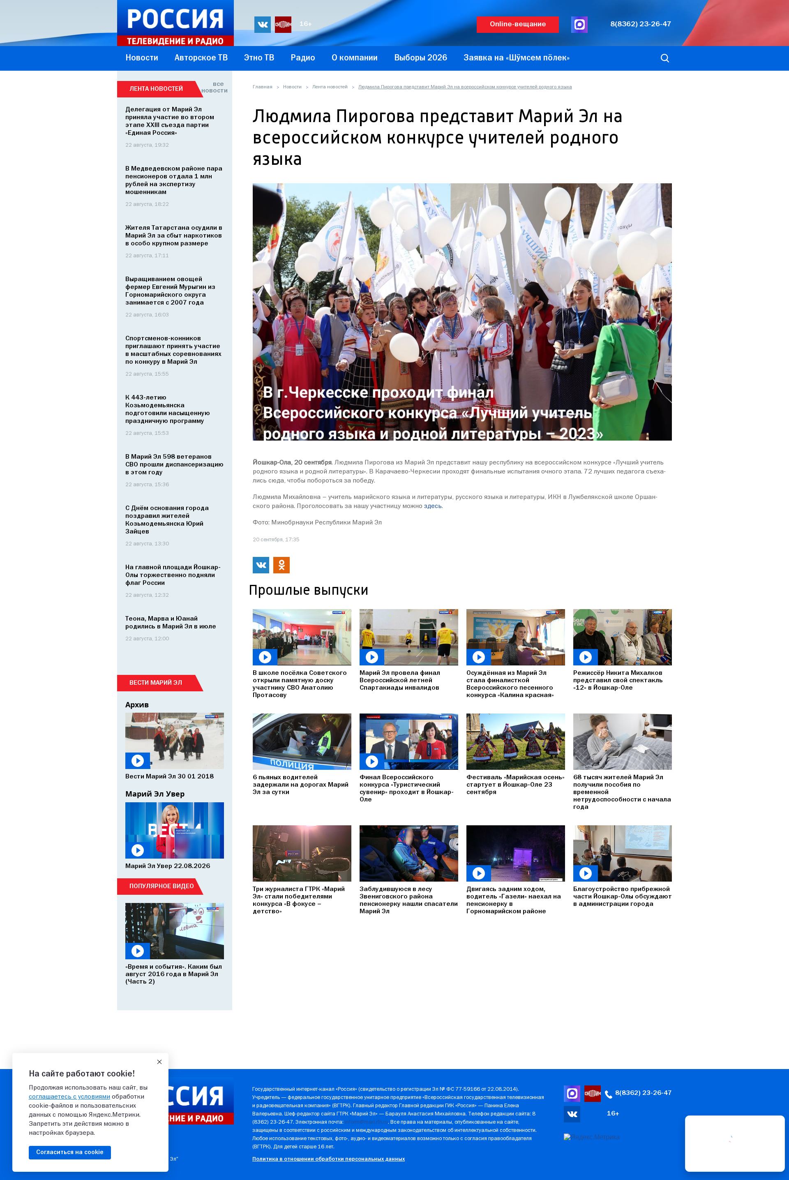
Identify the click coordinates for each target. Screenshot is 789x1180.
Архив (137, 704)
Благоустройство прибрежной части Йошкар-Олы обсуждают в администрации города (622, 897)
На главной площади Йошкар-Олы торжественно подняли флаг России (173, 575)
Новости (292, 87)
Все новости (212, 87)
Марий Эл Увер (155, 794)
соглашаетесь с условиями (69, 1097)
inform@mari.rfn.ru (366, 1122)
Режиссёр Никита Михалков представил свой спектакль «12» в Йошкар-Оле (618, 680)
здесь (433, 506)
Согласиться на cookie (70, 1152)
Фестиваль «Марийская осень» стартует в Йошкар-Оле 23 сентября (515, 785)
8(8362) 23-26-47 (640, 24)
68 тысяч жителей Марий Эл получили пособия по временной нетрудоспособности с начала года (622, 792)
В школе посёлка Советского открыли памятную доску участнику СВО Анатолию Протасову (300, 684)
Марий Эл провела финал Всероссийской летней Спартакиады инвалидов (400, 680)
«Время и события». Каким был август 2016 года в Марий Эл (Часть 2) (173, 974)
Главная (262, 87)
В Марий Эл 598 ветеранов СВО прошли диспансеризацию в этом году (174, 465)
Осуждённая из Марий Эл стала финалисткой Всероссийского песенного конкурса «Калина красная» (510, 684)
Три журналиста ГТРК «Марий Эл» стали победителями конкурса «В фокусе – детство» (299, 900)
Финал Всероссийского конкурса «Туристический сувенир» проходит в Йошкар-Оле (407, 789)
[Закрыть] (159, 1062)
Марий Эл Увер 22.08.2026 (167, 866)
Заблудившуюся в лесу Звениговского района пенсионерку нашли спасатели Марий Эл (409, 900)
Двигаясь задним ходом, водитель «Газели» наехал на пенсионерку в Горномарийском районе (513, 900)
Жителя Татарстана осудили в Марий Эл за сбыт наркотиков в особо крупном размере (173, 236)
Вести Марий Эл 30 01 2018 (169, 777)
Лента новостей (330, 87)
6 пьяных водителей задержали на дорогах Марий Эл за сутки (300, 785)
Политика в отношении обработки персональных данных (328, 1159)
